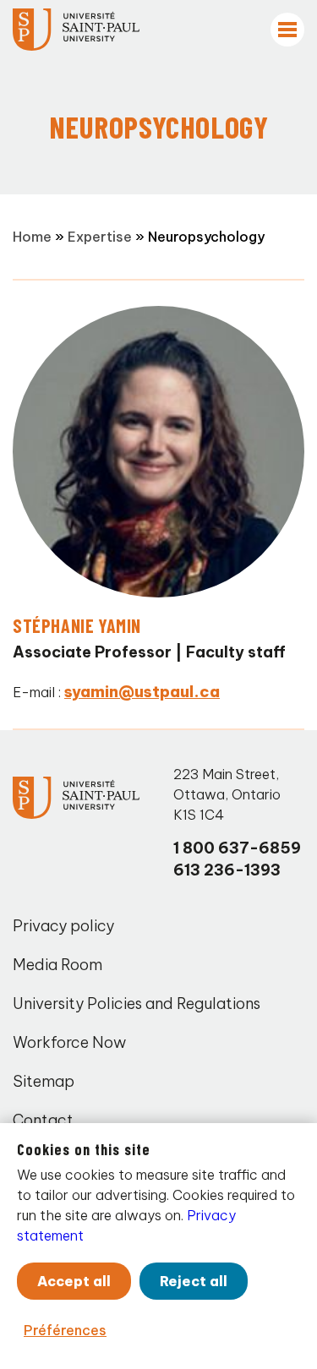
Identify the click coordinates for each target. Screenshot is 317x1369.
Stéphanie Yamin (77, 625)
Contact (43, 1120)
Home (32, 236)
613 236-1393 (227, 870)
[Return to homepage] (76, 29)
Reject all (193, 1281)
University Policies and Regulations (136, 1003)
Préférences (65, 1330)
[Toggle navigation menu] (287, 29)
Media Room (57, 964)
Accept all (74, 1281)
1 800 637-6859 (237, 848)
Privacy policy (63, 925)
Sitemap (43, 1081)
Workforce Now (69, 1042)
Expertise (100, 236)
